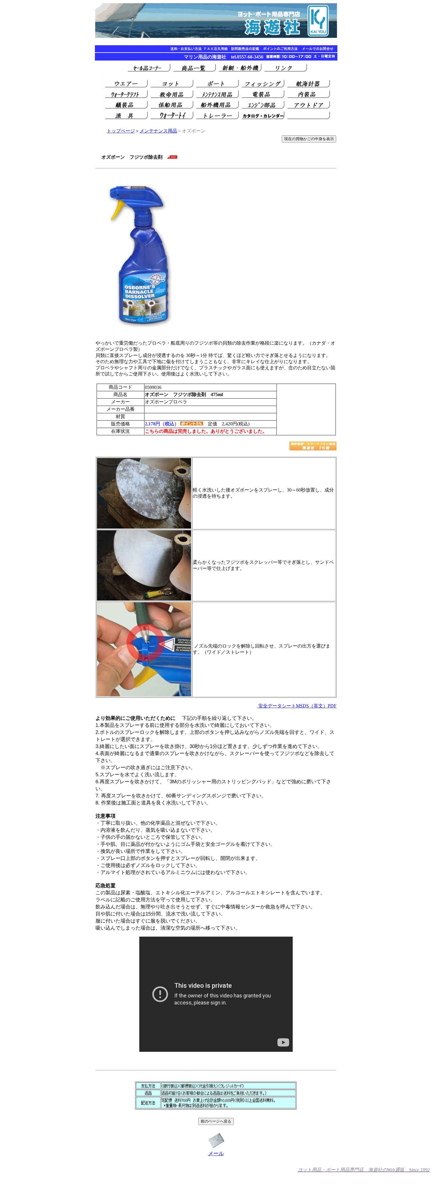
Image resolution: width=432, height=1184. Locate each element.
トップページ (121, 130)
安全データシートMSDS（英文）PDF (296, 705)
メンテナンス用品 (158, 130)
